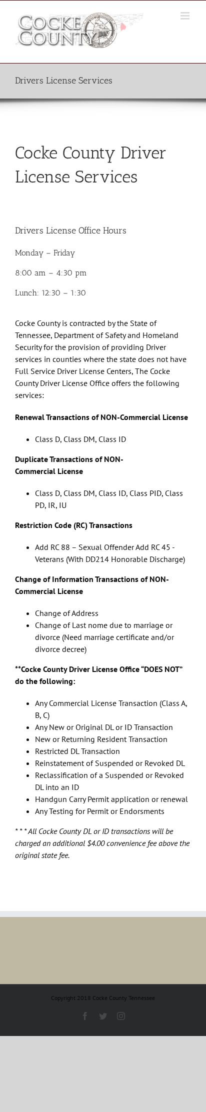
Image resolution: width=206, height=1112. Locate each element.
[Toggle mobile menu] (185, 15)
